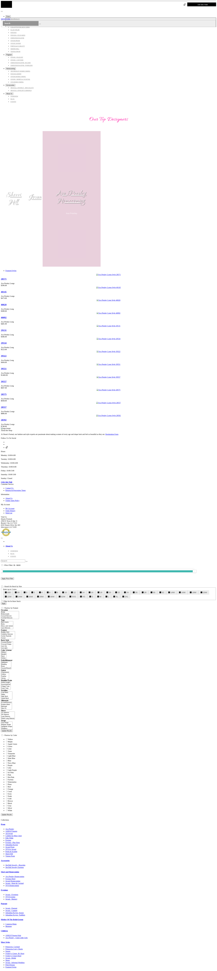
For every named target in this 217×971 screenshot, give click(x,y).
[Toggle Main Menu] (2, 11)
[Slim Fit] (6, 708)
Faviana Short (10, 879)
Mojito (10, 742)
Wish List (8, 513)
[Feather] (5, 676)
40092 (4, 317)
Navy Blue (12, 763)
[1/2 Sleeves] (8, 713)
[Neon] (4, 656)
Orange (10, 789)
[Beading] (6, 664)
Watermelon (12, 782)
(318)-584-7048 (6, 482)
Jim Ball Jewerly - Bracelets (15, 865)
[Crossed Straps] (7, 644)
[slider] (195, 571)
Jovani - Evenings (11, 895)
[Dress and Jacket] (7, 626)
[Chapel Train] (6, 686)
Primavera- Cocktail (12, 947)
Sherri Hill (13, 199)
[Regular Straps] (6, 725)
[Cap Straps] (6, 723)
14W (173, 592)
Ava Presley (9, 829)
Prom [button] (3, 824)
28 (145, 592)
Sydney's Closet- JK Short (14, 954)
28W (41, 596)
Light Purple (12, 770)
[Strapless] (6, 728)
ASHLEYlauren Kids (13, 935)
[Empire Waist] (6, 704)
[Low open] (7, 648)
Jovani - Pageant (11, 908)
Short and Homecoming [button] (10, 872)
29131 (4, 330)
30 (154, 592)
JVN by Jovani (10, 849)
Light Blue (11, 756)
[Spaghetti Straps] (6, 727)
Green (10, 746)
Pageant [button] (4, 904)
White (10, 810)
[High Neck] (6, 696)
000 (9, 592)
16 (92, 592)
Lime (10, 749)
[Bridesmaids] (10, 614)
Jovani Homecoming (12, 881)
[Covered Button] (7, 642)
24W (20, 596)
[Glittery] (4, 652)
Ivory (10, 794)
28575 (4, 394)
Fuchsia (10, 780)
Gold (9, 799)
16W (183, 592)
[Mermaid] (6, 706)
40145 (4, 292)
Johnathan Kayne (11, 845)
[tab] (110, 546)
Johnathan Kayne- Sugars (14, 913)
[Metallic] (4, 654)
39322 (4, 356)
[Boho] (7, 624)
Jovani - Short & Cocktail (14, 883)
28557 (4, 407)
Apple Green (12, 744)
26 (136, 592)
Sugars (7, 951)
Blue (9, 761)
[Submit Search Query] (26, 561)
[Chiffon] (5, 674)
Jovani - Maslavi (11, 899)
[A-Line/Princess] (6, 703)
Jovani (36, 197)
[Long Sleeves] (8, 716)
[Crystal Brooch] (6, 668)
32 (163, 592)
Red (9, 787)
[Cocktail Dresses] (10, 618)
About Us (8, 498)
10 (66, 592)
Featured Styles (10, 271)
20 (110, 592)
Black (10, 803)
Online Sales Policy (12, 501)
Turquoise (11, 754)
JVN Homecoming (12, 886)
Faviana (8, 840)
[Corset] (8, 638)
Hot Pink (11, 777)
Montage (8, 926)
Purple (10, 765)
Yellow (10, 739)
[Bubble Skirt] (8, 632)
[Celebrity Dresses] (8, 634)
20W (205, 592)
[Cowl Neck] (6, 693)
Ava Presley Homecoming (71, 197)
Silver (10, 808)
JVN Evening (10, 897)
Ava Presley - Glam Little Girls (16, 938)
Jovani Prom (9, 847)
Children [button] (4, 931)
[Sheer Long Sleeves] (8, 718)
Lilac (9, 768)
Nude (10, 796)
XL (117, 596)
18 (101, 592)
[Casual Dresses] (10, 616)
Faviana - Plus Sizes (12, 842)
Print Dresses (10, 965)
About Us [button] (9, 546)
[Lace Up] (7, 646)
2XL (126, 596)
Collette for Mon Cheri (13, 836)
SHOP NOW (5, 19)
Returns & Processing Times (15, 490)
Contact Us (9, 488)
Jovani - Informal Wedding (15, 963)
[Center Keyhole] (8, 636)
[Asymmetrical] (6, 684)
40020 (4, 304)
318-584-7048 (202, 5)
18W (194, 592)
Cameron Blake (11, 924)
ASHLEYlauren (11, 831)
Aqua (10, 751)
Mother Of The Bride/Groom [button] (12, 920)
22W (9, 596)
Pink (9, 775)
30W (52, 596)
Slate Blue (11, 758)
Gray (9, 806)
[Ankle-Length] (6, 682)
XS (83, 596)
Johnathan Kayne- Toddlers (15, 915)
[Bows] (6, 666)
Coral (10, 791)
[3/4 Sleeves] (8, 715)
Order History (10, 511)
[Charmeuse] (5, 672)
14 (83, 592)
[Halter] (6, 694)
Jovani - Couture (11, 910)
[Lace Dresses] (7, 628)
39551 (4, 368)
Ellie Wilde (9, 838)
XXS (74, 596)
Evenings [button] (4, 890)
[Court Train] (6, 688)
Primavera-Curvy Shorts (14, 949)
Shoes (7, 960)
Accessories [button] (5, 861)
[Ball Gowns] (7, 622)
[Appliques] (6, 662)
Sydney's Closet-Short (13, 956)
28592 (4, 420)
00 (18, 592)
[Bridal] (10, 612)
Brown (10, 801)
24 (127, 592)
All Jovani (9, 833)
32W (63, 596)
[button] (8, 16)
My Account (9, 508)
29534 (4, 343)
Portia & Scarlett (11, 852)
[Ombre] (4, 658)
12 (74, 592)
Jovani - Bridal (10, 958)
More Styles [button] (5, 942)
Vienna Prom (10, 856)
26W (31, 596)
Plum (10, 784)
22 (119, 592)
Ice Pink (11, 772)
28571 (4, 279)
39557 (4, 381)
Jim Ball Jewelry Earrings (14, 867)
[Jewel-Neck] (6, 698)
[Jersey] (5, 678)
